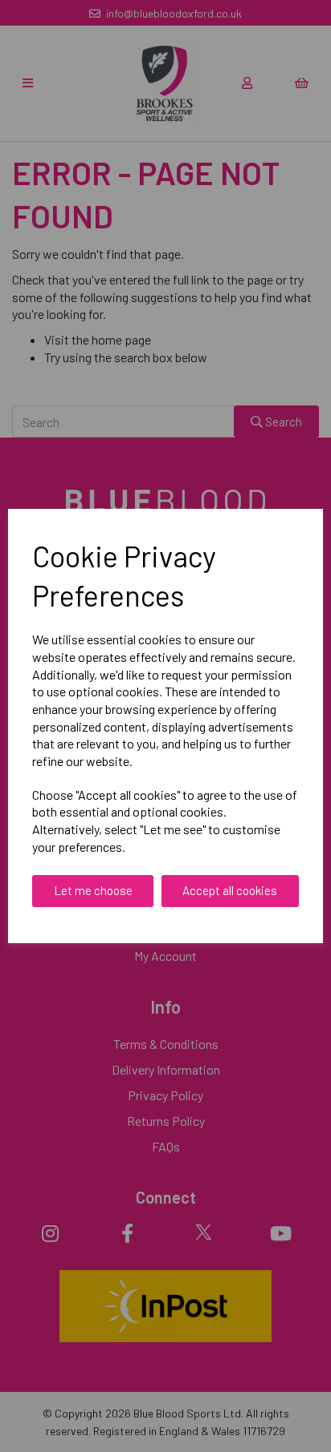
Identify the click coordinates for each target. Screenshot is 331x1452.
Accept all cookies (229, 890)
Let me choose (93, 890)
